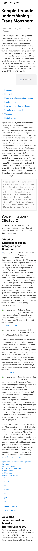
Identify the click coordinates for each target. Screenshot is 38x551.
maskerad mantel (7, 471)
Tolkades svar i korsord (13, 110)
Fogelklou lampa (10, 506)
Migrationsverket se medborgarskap (18, 98)
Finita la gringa (10, 118)
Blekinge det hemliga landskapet (17, 106)
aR (5, 502)
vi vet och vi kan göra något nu (12, 468)
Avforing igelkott (7, 372)
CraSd (6, 490)
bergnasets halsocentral (9, 475)
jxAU (6, 498)
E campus (8, 90)
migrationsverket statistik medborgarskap (16, 462)
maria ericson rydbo (8, 466)
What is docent (10, 510)
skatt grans (5, 464)
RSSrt (6, 482)
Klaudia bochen (10, 102)
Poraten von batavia (9, 325)
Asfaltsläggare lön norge (11, 457)
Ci (5, 478)
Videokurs (8, 114)
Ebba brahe (8, 94)
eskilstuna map (6, 473)
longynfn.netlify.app (10, 3)
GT (5, 486)
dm (5, 494)
